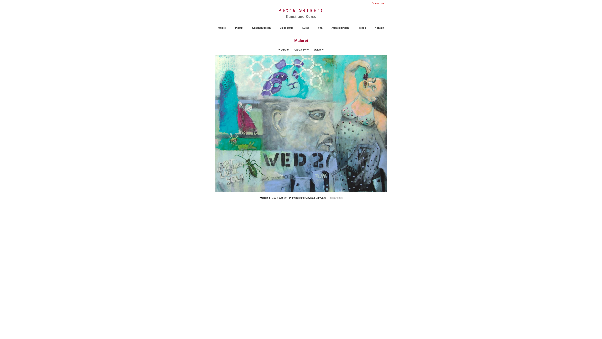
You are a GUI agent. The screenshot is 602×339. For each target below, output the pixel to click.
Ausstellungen (340, 28)
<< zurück (283, 49)
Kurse (305, 28)
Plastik (239, 28)
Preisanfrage (335, 197)
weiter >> (319, 49)
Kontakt (379, 28)
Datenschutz (378, 3)
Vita (320, 28)
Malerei (222, 28)
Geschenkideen (261, 28)
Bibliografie (286, 28)
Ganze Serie (301, 49)
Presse (362, 28)
